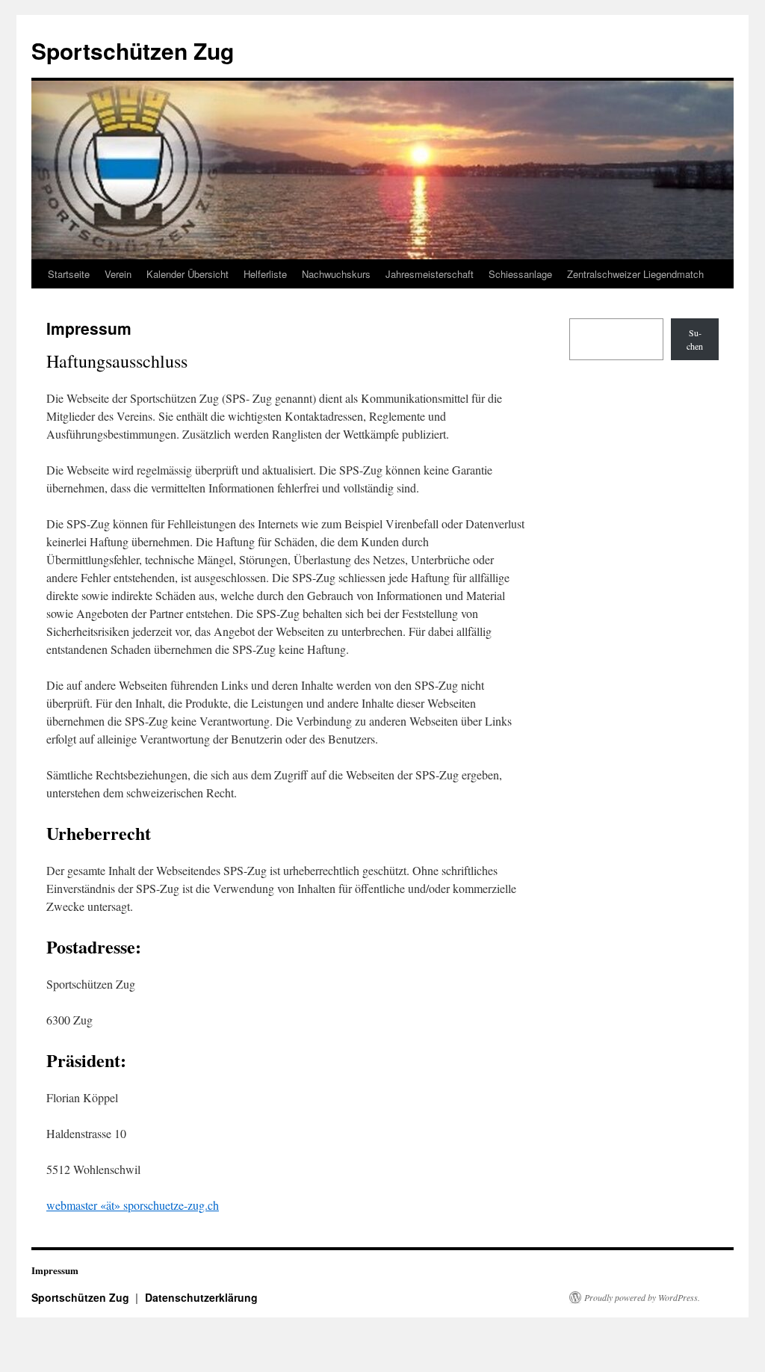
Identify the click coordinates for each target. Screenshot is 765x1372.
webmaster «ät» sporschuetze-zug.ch (132, 1205)
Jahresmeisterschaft (429, 274)
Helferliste (265, 274)
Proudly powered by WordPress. (642, 1297)
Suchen (695, 339)
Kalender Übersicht (187, 274)
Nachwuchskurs (336, 274)
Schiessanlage (520, 274)
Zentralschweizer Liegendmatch (635, 274)
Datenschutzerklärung (201, 1297)
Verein (118, 274)
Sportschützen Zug (132, 50)
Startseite (69, 274)
